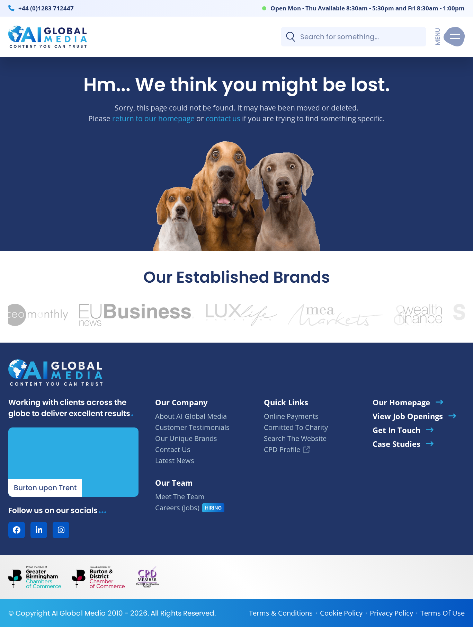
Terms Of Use (442, 613)
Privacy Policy (391, 613)
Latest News (174, 460)
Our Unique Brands (186, 438)
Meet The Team (180, 496)
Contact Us (172, 449)
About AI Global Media (191, 416)
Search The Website (295, 438)
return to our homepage (153, 118)
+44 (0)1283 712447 (46, 8)
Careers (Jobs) (177, 507)
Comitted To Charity (296, 427)
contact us (223, 118)
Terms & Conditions (281, 613)
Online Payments (291, 416)
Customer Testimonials (192, 427)
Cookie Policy (341, 613)
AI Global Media (79, 613)
